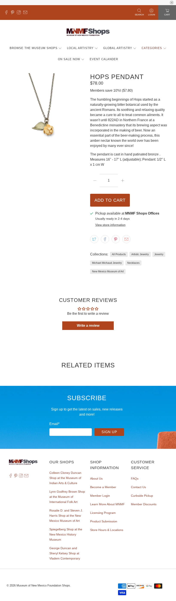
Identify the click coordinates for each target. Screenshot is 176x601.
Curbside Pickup (142, 495)
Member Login (100, 495)
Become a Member (103, 487)
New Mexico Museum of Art (108, 271)
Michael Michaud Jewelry (107, 262)
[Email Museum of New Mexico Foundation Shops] (26, 13)
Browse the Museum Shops (34, 48)
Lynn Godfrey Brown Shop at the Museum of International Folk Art (67, 497)
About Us (96, 478)
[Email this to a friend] (126, 239)
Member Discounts (143, 504)
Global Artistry (117, 48)
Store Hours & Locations (106, 530)
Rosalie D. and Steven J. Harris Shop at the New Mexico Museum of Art (66, 515)
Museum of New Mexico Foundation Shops (43, 585)
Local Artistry (80, 48)
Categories (152, 48)
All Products (119, 254)
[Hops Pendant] (46, 112)
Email (54, 424)
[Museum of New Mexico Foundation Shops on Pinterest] (14, 13)
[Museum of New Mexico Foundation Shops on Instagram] (20, 13)
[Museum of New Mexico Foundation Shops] (88, 32)
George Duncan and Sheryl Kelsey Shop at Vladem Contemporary (64, 553)
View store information (110, 225)
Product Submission (103, 521)
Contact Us (138, 487)
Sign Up (109, 432)
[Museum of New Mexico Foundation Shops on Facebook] (7, 13)
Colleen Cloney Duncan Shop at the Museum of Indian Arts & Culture (65, 478)
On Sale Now (69, 59)
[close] (172, 2)
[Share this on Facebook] (105, 239)
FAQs (134, 478)
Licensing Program (103, 513)
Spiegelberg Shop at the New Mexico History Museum (65, 534)
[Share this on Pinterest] (116, 239)
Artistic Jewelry (140, 254)
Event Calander (104, 59)
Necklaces (133, 262)
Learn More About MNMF (107, 504)
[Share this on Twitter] (94, 239)
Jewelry (158, 254)
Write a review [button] (88, 325)
